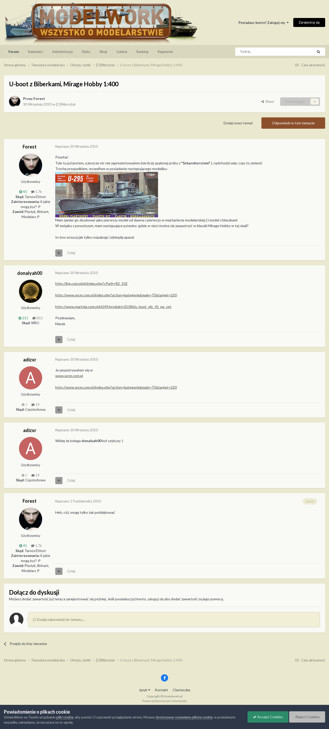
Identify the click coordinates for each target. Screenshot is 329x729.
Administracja (62, 52)
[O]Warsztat (66, 104)
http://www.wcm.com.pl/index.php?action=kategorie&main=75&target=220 (116, 295)
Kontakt (161, 690)
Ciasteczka (181, 690)
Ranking (142, 52)
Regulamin (165, 52)
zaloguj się (156, 599)
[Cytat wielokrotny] (58, 253)
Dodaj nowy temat (238, 123)
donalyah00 (29, 273)
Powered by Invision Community (164, 701)
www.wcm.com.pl (69, 375)
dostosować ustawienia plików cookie (184, 717)
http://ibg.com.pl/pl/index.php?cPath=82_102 (91, 283)
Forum (13, 52)
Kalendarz (35, 52)
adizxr (29, 359)
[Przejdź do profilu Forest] (14, 101)
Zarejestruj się (309, 22)
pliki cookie (64, 717)
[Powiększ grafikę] (106, 194)
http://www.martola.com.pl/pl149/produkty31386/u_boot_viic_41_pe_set (113, 306)
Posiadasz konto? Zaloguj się (263, 23)
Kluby (86, 52)
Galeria (121, 52)
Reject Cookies (307, 717)
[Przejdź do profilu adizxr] (30, 377)
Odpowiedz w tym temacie (293, 123)
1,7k (38, 192)
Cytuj (71, 253)
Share (269, 101)
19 (37, 405)
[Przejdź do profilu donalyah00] (30, 291)
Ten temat (299, 51)
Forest (39, 98)
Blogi (103, 52)
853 (39, 318)
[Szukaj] (318, 52)
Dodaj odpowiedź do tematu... (60, 619)
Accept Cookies (270, 717)
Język (143, 690)
